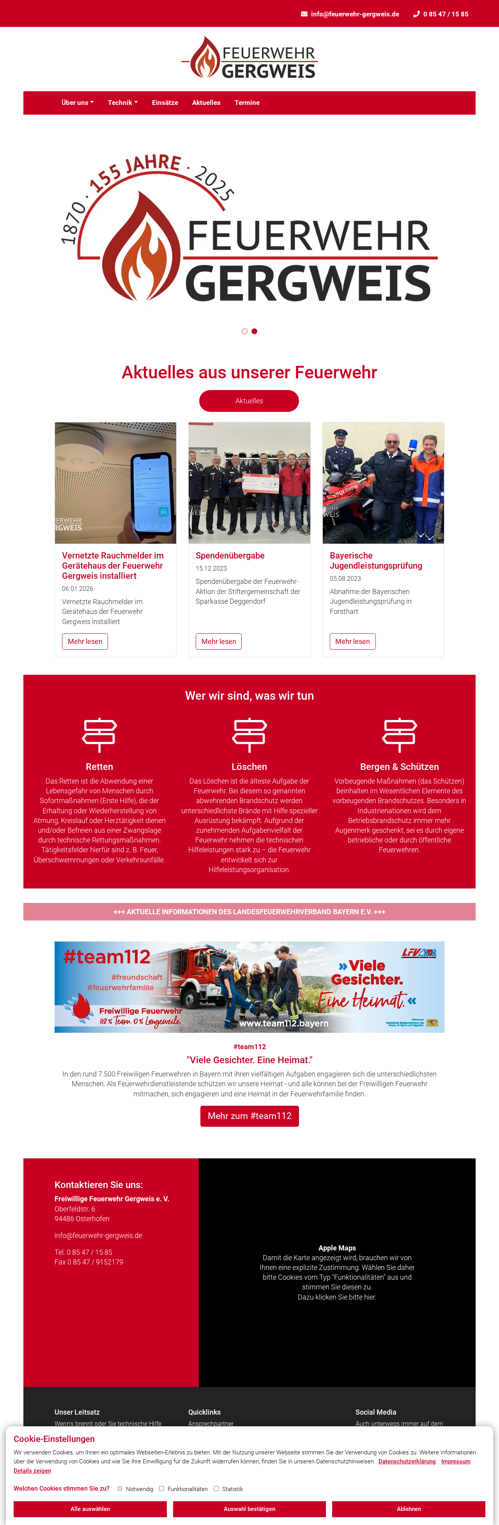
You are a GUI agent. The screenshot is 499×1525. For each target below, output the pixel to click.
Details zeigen (32, 1470)
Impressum (456, 1461)
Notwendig (139, 1489)
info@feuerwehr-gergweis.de (355, 14)
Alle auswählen (90, 1509)
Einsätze (165, 102)
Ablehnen (409, 1509)
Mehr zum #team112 (250, 1116)
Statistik (232, 1489)
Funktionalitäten (188, 1489)
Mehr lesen (85, 641)
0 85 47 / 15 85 (446, 14)
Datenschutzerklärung (407, 1461)
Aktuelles (206, 102)
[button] (245, 331)
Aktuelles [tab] (249, 401)
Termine (247, 102)
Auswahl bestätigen (249, 1509)
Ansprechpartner (211, 1423)
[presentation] (43, 227)
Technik (120, 102)
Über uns (75, 102)
